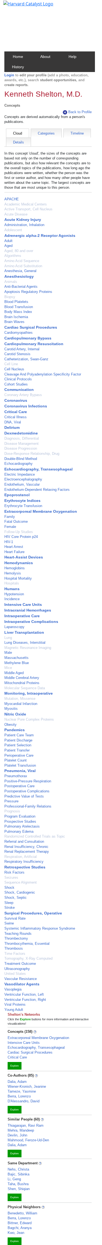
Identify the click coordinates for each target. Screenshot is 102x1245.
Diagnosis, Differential (21, 438)
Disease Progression (20, 448)
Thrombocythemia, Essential (27, 944)
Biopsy (9, 297)
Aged (8, 246)
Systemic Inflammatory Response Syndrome (39, 928)
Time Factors (14, 954)
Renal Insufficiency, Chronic (26, 847)
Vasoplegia (12, 989)
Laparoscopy (14, 627)
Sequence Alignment (20, 882)
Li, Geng (14, 1179)
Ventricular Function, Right (25, 1000)
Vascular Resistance (20, 979)
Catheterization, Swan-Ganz (26, 359)
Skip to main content (22, 6)
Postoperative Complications (27, 791)
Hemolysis (12, 573)
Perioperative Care (18, 755)
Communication (19, 389)
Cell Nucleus (14, 369)
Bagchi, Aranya (20, 1228)
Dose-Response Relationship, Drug (31, 454)
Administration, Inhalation (24, 225)
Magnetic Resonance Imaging (27, 648)
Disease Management (21, 444)
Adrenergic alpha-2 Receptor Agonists (39, 235)
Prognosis (12, 811)
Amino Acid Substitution (23, 266)
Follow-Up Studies (18, 532)
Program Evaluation (19, 816)
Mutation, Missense (19, 699)
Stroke (9, 908)
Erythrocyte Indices (22, 500)
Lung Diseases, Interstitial (24, 643)
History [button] (18, 67)
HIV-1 (8, 542)
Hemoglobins (14, 568)
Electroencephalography (23, 479)
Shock (9, 887)
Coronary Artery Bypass (23, 395)
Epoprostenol (17, 495)
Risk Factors (14, 872)
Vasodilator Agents (21, 984)
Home (18, 56)
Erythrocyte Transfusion (23, 506)
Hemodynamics (18, 563)
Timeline (77, 133)
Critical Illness (15, 417)
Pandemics (14, 730)
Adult (8, 241)
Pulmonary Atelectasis (22, 826)
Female (10, 527)
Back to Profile (80, 112)
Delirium (12, 427)
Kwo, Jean (16, 1233)
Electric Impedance (19, 474)
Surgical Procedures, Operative (33, 913)
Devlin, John (17, 1135)
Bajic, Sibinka (18, 1174)
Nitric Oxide (15, 714)
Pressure (11, 801)
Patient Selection (17, 745)
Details (18, 142)
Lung (8, 638)
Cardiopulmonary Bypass (27, 338)
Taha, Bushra (18, 1184)
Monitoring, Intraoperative (28, 693)
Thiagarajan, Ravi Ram (26, 1125)
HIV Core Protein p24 (21, 537)
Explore (14, 1065)
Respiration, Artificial (20, 857)
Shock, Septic (15, 898)
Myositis (11, 709)
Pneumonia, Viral (20, 771)
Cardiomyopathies (18, 333)
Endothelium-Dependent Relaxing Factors (37, 490)
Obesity (10, 725)
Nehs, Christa (18, 1169)
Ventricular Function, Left (24, 994)
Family (9, 517)
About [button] (45, 56)
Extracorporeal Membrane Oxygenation (40, 511)
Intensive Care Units (23, 604)
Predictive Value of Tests (24, 796)
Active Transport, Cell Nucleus (28, 209)
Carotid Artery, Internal (21, 349)
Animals (10, 282)
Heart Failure (14, 552)
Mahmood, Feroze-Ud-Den (28, 1140)
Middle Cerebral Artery (21, 678)
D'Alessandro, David (23, 1101)
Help (72, 56)
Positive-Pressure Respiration (27, 781)
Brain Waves (14, 322)
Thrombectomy (16, 938)
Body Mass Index (18, 312)
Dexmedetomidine (21, 433)
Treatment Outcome (20, 964)
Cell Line (11, 364)
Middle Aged (14, 673)
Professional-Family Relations (27, 806)
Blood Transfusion (18, 307)
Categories (46, 133)
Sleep (8, 903)
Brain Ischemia (16, 317)
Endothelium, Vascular (22, 484)
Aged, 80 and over (18, 251)
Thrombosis (13, 948)
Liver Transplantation (24, 632)
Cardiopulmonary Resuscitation (33, 344)
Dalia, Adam (17, 1082)
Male (8, 653)
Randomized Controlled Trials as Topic (34, 836)
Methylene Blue (16, 663)
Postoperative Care (19, 786)
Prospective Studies (20, 821)
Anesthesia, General (20, 271)
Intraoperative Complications (31, 621)
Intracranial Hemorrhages (27, 610)
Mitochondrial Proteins (21, 683)
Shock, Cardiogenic (19, 892)
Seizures (11, 877)
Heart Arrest (13, 547)
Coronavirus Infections (25, 406)
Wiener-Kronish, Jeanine (27, 1086)
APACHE (11, 199)
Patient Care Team (19, 735)
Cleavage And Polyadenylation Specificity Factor (42, 374)
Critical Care (15, 412)
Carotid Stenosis (17, 354)
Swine (9, 923)
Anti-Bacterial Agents (21, 287)
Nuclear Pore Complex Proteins (29, 719)
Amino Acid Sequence (21, 261)
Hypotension (14, 594)
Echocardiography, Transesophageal (38, 469)
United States (15, 974)
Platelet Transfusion (20, 765)
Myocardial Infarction (20, 704)
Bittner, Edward (20, 1223)
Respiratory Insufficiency (24, 862)
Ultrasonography (17, 969)
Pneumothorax (15, 776)
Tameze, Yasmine (22, 1091)
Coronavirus (15, 400)
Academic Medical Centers (25, 204)
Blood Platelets (16, 302)
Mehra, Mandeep (21, 1130)
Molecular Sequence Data (24, 688)
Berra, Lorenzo (19, 1096)
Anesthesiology (19, 276)
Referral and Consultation (24, 841)
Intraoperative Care (22, 616)
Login (9, 75)
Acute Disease (15, 214)
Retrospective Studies (24, 867)
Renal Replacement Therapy (26, 851)
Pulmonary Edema (18, 831)
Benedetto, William (22, 1213)
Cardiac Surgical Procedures (30, 327)
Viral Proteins (15, 1004)
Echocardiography (18, 464)
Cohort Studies (16, 384)
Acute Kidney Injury (22, 219)
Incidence (12, 599)
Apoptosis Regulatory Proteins (28, 292)
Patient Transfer (17, 750)
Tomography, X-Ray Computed (28, 958)
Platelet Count (15, 760)
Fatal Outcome (16, 521)
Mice (8, 668)
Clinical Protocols (18, 379)
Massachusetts (16, 658)
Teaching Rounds (18, 934)
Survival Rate (15, 918)
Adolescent (13, 230)
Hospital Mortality (18, 578)
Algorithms (12, 256)
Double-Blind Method (20, 459)
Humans (12, 589)
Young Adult (13, 1010)
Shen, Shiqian (19, 1189)
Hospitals (11, 583)
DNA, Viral (12, 422)
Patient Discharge (18, 740)
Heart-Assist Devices (23, 557)
